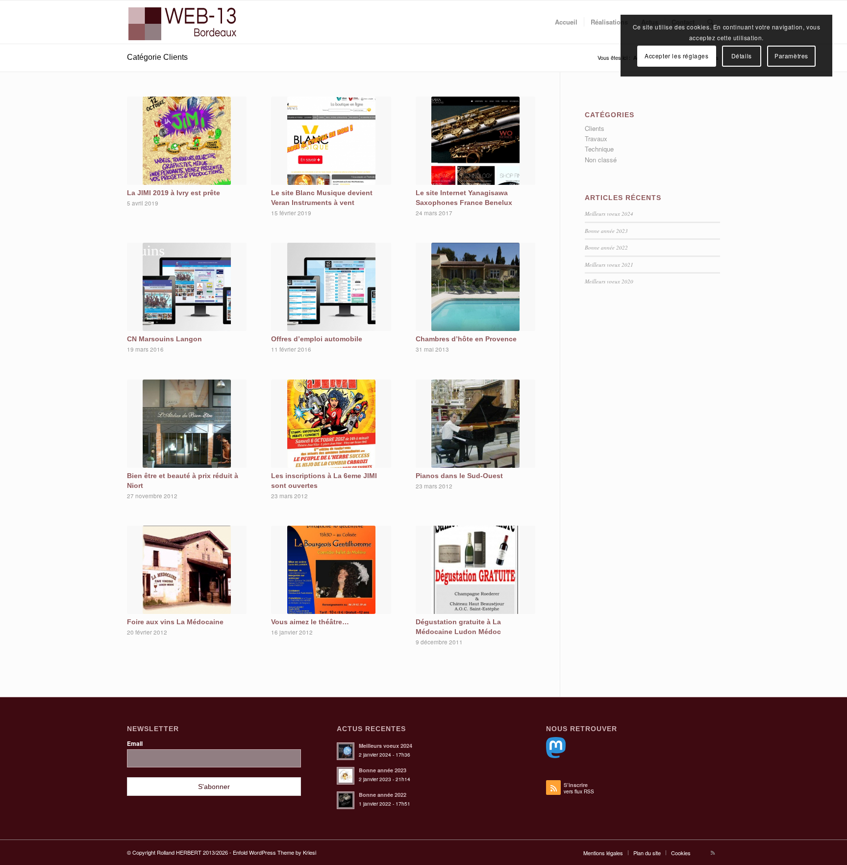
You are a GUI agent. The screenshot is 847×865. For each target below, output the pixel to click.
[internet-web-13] (188, 22)
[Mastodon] (556, 755)
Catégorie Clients (157, 57)
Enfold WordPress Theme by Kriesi (274, 852)
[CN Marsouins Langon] (187, 287)
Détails (741, 55)
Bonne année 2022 (606, 247)
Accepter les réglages (677, 55)
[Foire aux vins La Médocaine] (187, 570)
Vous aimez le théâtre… (310, 622)
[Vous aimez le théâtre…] (331, 570)
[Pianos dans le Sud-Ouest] (475, 424)
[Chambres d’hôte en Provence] (475, 287)
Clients (594, 128)
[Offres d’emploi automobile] (331, 287)
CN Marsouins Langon (164, 339)
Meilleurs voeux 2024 (609, 213)
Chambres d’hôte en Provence (466, 339)
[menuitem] (566, 22)
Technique (599, 148)
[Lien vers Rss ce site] (712, 852)
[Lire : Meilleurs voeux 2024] (345, 751)
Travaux (596, 138)
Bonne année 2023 (606, 230)
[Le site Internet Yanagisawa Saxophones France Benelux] (475, 141)
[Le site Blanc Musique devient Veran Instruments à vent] (331, 141)
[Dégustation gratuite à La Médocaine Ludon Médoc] (475, 570)
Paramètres (791, 55)
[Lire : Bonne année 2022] (345, 800)
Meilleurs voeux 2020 (609, 281)
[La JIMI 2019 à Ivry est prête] (187, 141)
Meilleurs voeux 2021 (609, 264)
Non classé (601, 159)
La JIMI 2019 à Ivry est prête (173, 193)
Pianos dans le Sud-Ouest (459, 476)
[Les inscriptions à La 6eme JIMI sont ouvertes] (331, 424)
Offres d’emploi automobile (316, 339)
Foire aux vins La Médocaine (175, 622)
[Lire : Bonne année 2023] (345, 776)
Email (135, 743)
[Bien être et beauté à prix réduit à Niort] (187, 424)
